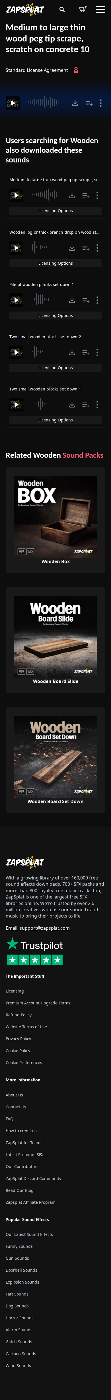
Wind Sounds (18, 1365)
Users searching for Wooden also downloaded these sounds (52, 150)
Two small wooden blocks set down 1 (45, 389)
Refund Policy (19, 1014)
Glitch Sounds (19, 1341)
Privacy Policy (18, 1038)
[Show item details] (100, 103)
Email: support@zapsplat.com (38, 928)
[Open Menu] (100, 9)
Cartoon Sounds (21, 1353)
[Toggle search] (62, 9)
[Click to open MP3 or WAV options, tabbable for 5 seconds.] (75, 103)
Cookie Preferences (24, 1062)
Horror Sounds (20, 1317)
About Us (14, 1095)
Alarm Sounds (19, 1329)
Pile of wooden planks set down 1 (41, 284)
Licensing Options (55, 210)
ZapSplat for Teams (24, 1142)
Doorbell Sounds (21, 1270)
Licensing (15, 991)
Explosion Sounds (22, 1282)
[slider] (45, 102)
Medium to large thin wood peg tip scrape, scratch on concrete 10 (47, 39)
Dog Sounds (17, 1306)
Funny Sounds (19, 1246)
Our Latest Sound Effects (29, 1234)
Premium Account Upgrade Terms (38, 1003)
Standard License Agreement (37, 70)
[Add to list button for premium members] (89, 103)
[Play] (13, 103)
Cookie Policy (18, 1050)
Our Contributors (22, 1166)
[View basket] (83, 9)
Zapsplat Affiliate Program (31, 1202)
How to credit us (21, 1130)
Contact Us (16, 1106)
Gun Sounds (17, 1258)
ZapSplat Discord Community (33, 1178)
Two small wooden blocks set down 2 (45, 336)
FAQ (9, 1118)
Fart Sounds (17, 1294)
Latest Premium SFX (24, 1154)
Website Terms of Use (26, 1026)
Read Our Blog (20, 1190)
